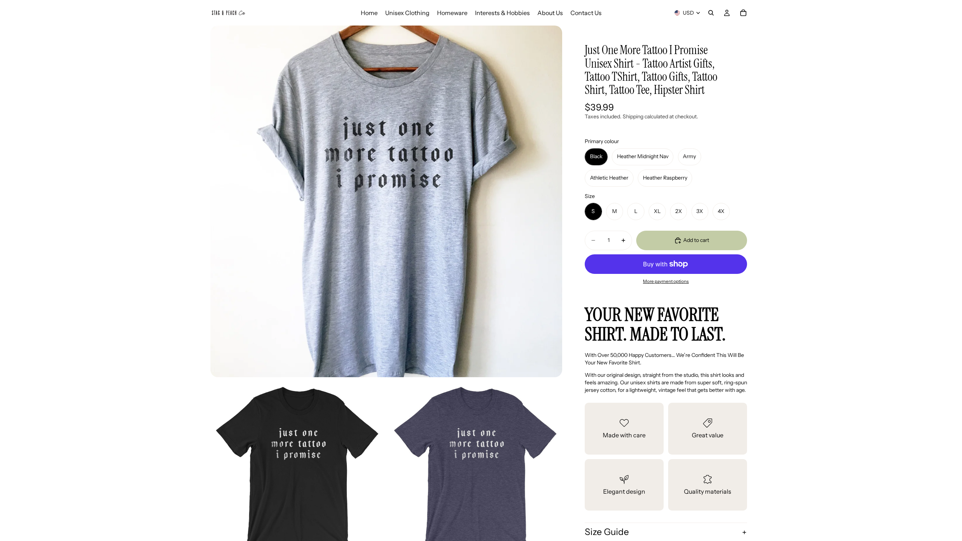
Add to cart (696, 240)
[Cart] (743, 13)
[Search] (711, 13)
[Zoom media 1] (386, 201)
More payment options (666, 281)
